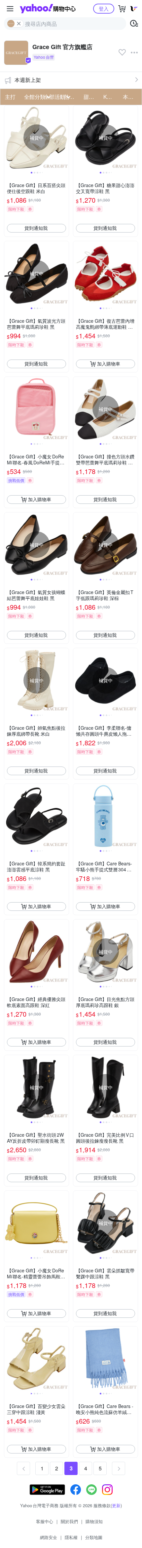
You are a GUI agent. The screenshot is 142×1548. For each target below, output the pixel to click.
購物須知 (94, 1521)
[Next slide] (64, 137)
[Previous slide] (8, 137)
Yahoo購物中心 (48, 8)
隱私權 (71, 1537)
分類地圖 (93, 1537)
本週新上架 (28, 80)
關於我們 (69, 1521)
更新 (116, 1505)
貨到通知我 (36, 228)
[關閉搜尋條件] (19, 24)
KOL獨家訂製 (111, 97)
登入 (104, 8)
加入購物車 (108, 363)
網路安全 (48, 1537)
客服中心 (44, 1521)
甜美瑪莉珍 (91, 97)
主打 (10, 97)
